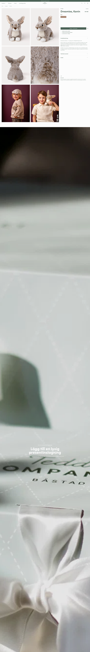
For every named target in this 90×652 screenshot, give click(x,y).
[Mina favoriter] (84, 3)
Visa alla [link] (87, 8)
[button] (4, 3)
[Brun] (63, 17)
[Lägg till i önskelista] (87, 28)
